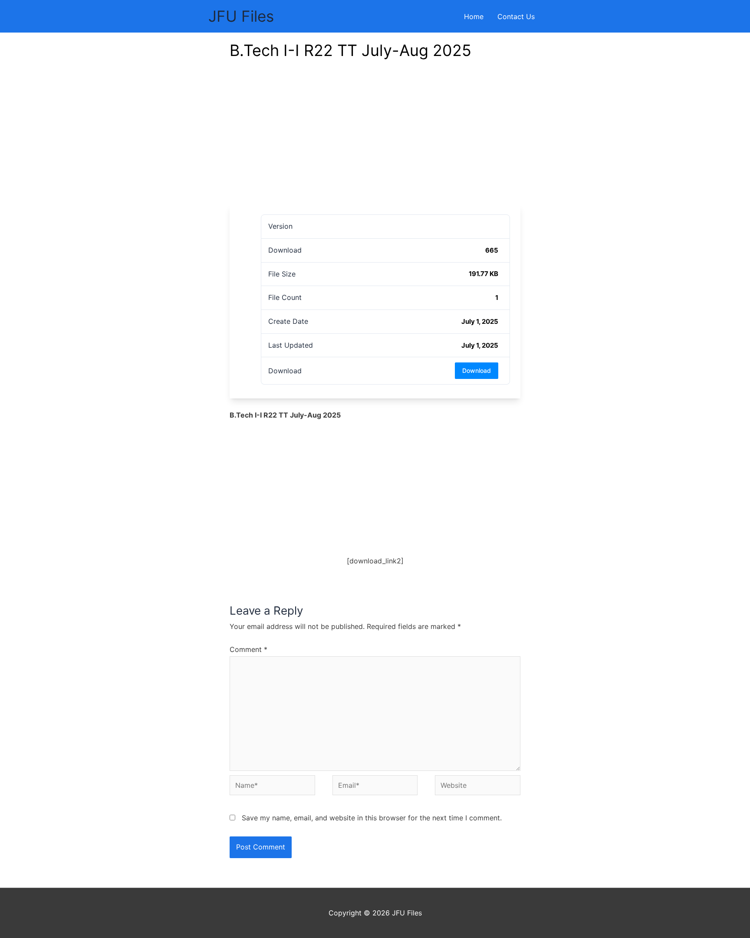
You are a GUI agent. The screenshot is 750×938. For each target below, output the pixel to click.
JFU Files (241, 16)
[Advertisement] (375, 139)
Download (476, 370)
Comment (248, 649)
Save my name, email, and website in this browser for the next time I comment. (372, 817)
